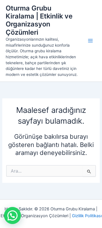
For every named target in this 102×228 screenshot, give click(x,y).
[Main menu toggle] (90, 41)
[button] (12, 215)
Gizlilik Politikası (87, 215)
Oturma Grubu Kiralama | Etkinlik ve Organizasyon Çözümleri (39, 20)
